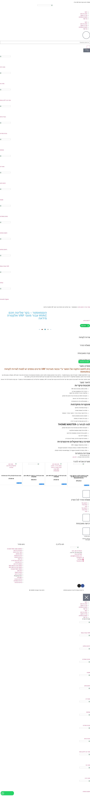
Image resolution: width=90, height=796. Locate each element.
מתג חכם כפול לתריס (16, 560)
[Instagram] (79, 585)
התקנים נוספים (3, 233)
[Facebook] (82, 585)
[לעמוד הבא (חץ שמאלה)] (87, 398)
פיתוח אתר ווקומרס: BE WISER (36, 590)
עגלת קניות (84, 504)
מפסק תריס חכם (18, 564)
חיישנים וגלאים (3, 249)
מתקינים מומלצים (83, 17)
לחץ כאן (74, 457)
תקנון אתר (87, 539)
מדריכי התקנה (83, 15)
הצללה (1, 282)
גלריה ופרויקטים (18, 555)
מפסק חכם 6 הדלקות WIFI (15, 567)
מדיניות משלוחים (18, 580)
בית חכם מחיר (18, 562)
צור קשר (85, 18)
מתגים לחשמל (18, 572)
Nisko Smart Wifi (4, 266)
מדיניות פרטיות (18, 582)
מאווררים (2, 166)
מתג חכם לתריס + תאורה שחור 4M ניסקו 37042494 (56, 476)
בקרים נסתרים (3, 133)
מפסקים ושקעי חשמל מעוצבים (14, 548)
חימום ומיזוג (3, 183)
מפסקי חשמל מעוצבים (16, 569)
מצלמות (2, 150)
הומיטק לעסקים (18, 557)
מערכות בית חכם (18, 550)
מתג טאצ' (19, 570)
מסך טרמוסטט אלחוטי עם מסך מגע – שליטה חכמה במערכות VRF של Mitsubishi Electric (78, 476)
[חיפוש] (88, 47)
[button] (45, 20)
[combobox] (45, 42)
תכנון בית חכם (18, 574)
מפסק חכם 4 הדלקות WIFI (15, 565)
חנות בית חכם (83, 13)
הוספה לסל (86, 485)
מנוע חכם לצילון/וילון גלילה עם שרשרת (11, 475)
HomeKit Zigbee (4, 299)
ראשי (86, 12)
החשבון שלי (84, 503)
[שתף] (4, 1)
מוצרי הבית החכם (17, 552)
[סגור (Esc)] (1, 1)
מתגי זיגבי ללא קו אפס (5, 100)
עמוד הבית (87, 307)
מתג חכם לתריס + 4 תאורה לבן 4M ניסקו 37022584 (34, 476)
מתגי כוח (2, 83)
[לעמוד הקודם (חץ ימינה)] (2, 398)
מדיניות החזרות (18, 579)
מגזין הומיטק (19, 554)
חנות (86, 506)
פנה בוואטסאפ (83, 361)
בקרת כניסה (3, 116)
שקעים (1, 199)
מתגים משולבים (4, 216)
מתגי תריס (2, 67)
